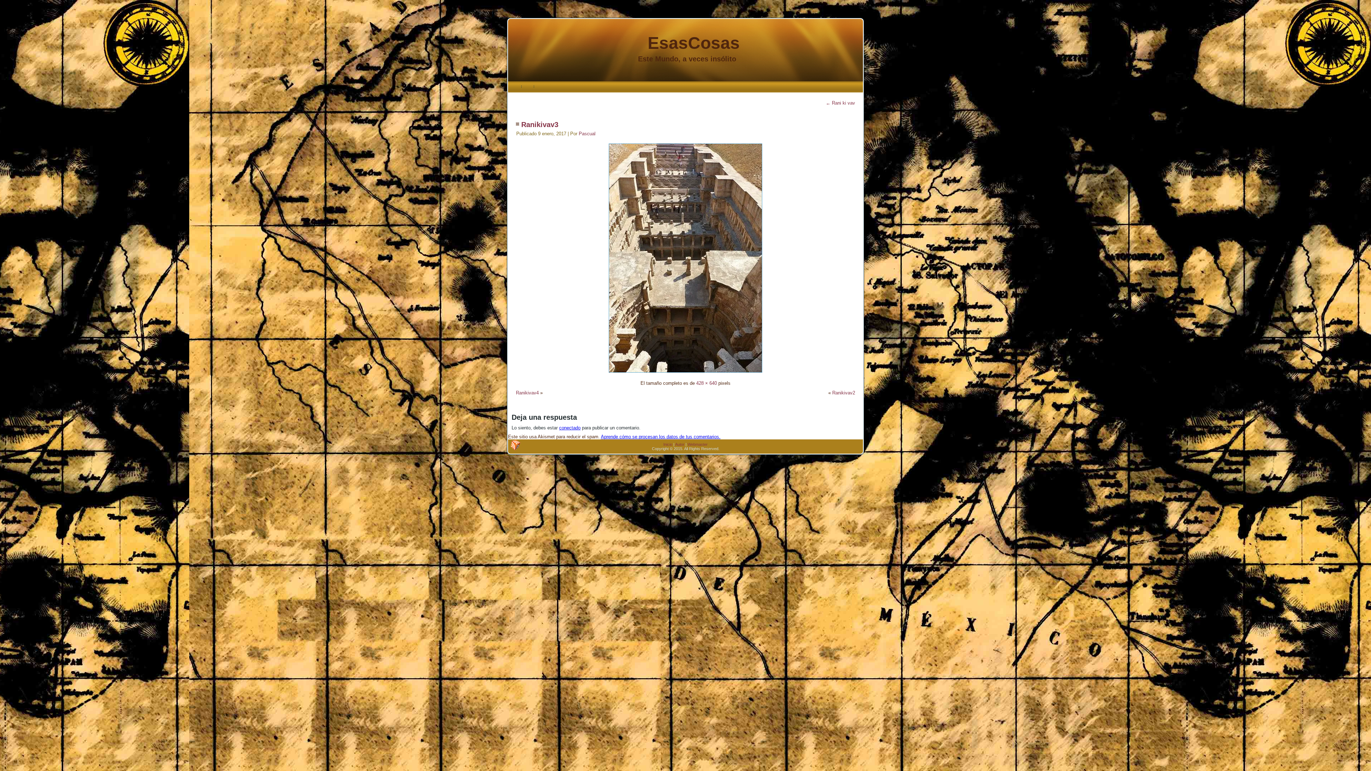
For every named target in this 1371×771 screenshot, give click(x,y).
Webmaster (698, 444)
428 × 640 (706, 383)
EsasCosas (694, 43)
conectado (570, 427)
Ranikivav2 (843, 392)
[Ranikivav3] (685, 373)
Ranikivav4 (527, 392)
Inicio (667, 444)
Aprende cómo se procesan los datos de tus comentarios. (660, 436)
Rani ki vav (840, 103)
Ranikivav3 (539, 124)
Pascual (587, 133)
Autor (679, 444)
